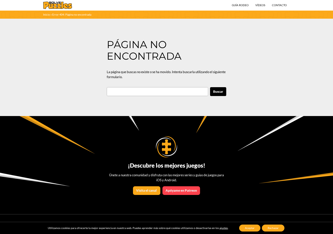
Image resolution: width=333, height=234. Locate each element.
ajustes (223, 228)
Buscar (218, 91)
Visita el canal (146, 190)
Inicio (46, 14)
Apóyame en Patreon (181, 190)
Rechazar (273, 228)
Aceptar (250, 228)
